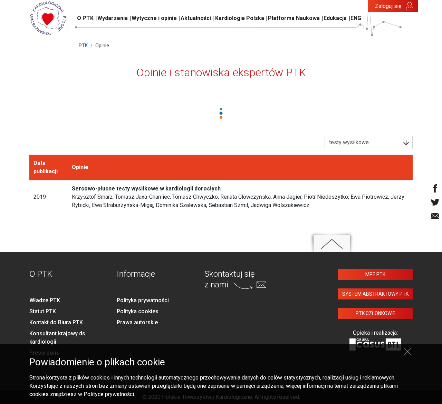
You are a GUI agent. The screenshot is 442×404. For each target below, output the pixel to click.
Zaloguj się (388, 6)
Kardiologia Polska (239, 18)
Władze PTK (44, 300)
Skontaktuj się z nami (229, 279)
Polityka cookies (137, 311)
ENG (355, 18)
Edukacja (335, 18)
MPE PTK (375, 274)
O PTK (85, 18)
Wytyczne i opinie (154, 18)
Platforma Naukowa (294, 18)
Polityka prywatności (143, 300)
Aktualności (196, 18)
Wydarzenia (112, 18)
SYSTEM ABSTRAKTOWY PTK (375, 294)
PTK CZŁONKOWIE (375, 313)
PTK (83, 45)
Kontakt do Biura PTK (56, 322)
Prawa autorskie (137, 322)
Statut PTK (42, 311)
